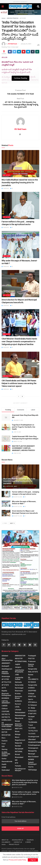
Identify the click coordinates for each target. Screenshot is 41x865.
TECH (30, 719)
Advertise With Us (17, 840)
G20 (3, 746)
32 (12, 389)
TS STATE (31, 734)
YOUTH (30, 767)
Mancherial (19, 718)
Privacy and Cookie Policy (17, 860)
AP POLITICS (7, 376)
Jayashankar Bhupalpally (19, 671)
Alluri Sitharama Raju (7, 659)
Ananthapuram (7, 669)
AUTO (4, 688)
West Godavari (33, 756)
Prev (5, 523)
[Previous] (18, 396)
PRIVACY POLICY (14, 844)
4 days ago (6, 305)
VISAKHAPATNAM (34, 742)
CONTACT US (18, 842)
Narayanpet (19, 749)
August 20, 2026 (8, 486)
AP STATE (23, 18)
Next (12, 523)
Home (3, 18)
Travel (30, 725)
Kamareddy (19, 685)
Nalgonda (18, 743)
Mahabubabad (20, 712)
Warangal (31, 754)
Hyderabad (6, 770)
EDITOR (4, 732)
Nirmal (17, 754)
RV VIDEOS (32, 682)
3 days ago (6, 188)
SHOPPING (32, 691)
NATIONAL (18, 751)
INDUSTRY (19, 658)
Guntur (4, 758)
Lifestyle (18, 710)
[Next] (22, 396)
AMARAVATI (6, 663)
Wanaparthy (32, 751)
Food (3, 743)
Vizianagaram (33, 748)
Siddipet (31, 693)
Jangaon (18, 667)
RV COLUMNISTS (33, 678)
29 (12, 227)
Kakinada (18, 682)
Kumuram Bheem (18, 697)
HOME (4, 767)
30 (12, 266)
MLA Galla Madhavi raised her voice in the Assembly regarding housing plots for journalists (20, 182)
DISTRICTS (6, 714)
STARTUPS (32, 714)
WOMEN (31, 759)
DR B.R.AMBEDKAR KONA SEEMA (7, 724)
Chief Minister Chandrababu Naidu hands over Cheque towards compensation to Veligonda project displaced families (19, 341)
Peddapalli (32, 656)
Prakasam (32, 661)
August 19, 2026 (17, 516)
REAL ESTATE (33, 672)
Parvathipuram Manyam (20, 769)
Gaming (4, 749)
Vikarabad (32, 739)
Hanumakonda (7, 761)
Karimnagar (19, 688)
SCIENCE (31, 688)
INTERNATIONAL (21, 661)
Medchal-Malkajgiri (18, 725)
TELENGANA (32, 722)
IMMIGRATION (20, 656)
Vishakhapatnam (34, 745)
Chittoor (5, 708)
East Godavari (7, 729)
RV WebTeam (12, 44)
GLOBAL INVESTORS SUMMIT (6, 754)
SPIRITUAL (32, 696)
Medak (17, 721)
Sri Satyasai (32, 705)
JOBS (17, 675)
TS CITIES (31, 728)
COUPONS (5, 711)
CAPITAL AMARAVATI (6, 702)
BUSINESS (5, 698)
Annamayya (6, 676)
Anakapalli (5, 666)
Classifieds (30, 840)
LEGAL (17, 707)
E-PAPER (28, 842)
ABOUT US (5, 840)
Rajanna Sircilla (31, 665)
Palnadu (18, 766)
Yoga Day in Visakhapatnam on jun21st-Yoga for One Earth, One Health (23, 427)
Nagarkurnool (20, 740)
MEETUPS (18, 728)
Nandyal (18, 746)
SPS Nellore (32, 702)
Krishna (17, 693)
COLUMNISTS (6, 842)
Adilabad (5, 656)
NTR (16, 763)
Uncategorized (33, 736)
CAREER (4, 706)
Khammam (19, 691)
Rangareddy (32, 669)
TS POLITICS (33, 731)
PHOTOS (31, 658)
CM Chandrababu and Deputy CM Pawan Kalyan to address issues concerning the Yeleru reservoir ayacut (19, 383)
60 (12, 188)
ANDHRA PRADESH (12, 18)
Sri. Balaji (31, 708)
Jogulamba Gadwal (19, 678)
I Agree (33, 860)
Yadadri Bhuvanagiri (32, 763)
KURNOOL (18, 701)
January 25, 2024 (26, 44)
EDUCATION (6, 735)
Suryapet (31, 716)
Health (4, 764)
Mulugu (17, 734)
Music (17, 737)
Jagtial (17, 664)
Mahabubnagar (20, 715)
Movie (17, 731)
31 (12, 305)
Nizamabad (19, 757)
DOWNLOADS (6, 720)
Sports (30, 699)
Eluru (3, 738)
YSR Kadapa (32, 770)
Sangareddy (32, 685)
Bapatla (4, 691)
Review (30, 675)
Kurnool (18, 704)
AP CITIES (6, 175)
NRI (16, 760)
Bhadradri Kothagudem (6, 694)
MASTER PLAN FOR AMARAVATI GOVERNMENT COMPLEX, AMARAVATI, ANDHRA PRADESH (23, 448)
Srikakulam (32, 711)
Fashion (4, 741)
